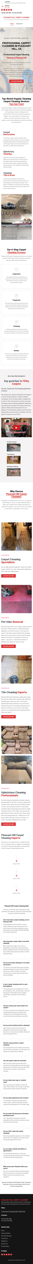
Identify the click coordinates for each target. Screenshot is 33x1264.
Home (12, 23)
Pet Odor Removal (6, 1236)
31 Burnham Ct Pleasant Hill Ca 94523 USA (13, 1211)
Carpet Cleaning (5, 1233)
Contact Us (19, 23)
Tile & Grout (4, 1238)
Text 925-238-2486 (17, 12)
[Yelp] (6, 10)
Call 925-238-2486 (6, 12)
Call (6, 7)
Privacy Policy (5, 1246)
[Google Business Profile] (2, 10)
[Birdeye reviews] (11, 10)
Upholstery (4, 1241)
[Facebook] (4, 10)
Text (8, 7)
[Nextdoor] (9, 10)
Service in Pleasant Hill (16, 58)
